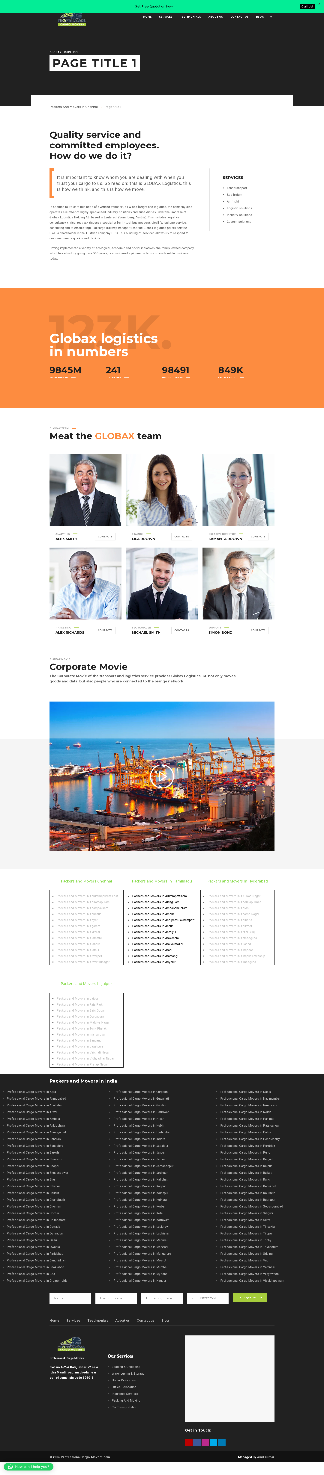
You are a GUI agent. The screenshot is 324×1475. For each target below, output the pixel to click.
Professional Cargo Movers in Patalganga (249, 1125)
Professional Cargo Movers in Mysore (140, 1274)
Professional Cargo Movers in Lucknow (141, 1226)
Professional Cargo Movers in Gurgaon (140, 1092)
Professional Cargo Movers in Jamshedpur (143, 1166)
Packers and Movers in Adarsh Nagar (233, 914)
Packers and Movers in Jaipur (77, 998)
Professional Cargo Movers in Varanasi (247, 1267)
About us (122, 1320)
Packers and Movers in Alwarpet (79, 956)
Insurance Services (125, 1394)
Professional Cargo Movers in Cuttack (33, 1226)
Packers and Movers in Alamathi (79, 938)
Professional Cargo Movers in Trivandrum (249, 1247)
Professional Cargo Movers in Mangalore (142, 1253)
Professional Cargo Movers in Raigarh (247, 1159)
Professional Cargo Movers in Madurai (140, 1240)
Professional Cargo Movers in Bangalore (35, 1146)
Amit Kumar (265, 1457)
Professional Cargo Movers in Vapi (244, 1260)
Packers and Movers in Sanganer (80, 1040)
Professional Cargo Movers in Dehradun (35, 1233)
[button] (28, 1467)
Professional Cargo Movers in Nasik (245, 1092)
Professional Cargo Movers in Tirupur (246, 1233)
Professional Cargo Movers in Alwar (32, 1112)
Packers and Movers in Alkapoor (230, 950)
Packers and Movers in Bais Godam (81, 1010)
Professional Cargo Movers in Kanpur (139, 1186)
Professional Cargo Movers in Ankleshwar (36, 1125)
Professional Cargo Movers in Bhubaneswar (37, 1173)
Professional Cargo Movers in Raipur (246, 1166)
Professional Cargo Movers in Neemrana (248, 1105)
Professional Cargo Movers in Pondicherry (250, 1139)
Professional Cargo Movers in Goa (31, 1274)
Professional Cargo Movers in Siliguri (246, 1213)
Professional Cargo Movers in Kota (138, 1213)
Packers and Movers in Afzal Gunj (231, 932)
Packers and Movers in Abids (228, 908)
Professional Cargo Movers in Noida (245, 1112)
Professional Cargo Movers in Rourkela (247, 1193)
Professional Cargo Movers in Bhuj (31, 1179)
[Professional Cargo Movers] (72, 17)
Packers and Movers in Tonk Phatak (82, 1028)
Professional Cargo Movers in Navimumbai (250, 1098)
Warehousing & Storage (128, 1373)
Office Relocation (124, 1387)
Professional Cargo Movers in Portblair (247, 1146)
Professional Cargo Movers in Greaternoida (37, 1280)
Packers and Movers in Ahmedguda (232, 938)
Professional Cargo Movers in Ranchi (246, 1179)
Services (73, 1320)
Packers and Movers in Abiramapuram (83, 902)
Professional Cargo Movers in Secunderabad (251, 1206)
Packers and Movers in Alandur (78, 944)
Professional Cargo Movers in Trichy (246, 1240)
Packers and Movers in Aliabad (229, 944)
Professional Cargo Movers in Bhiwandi (34, 1159)
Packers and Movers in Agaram (78, 926)
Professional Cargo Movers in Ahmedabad (36, 1098)
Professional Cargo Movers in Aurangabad (36, 1132)
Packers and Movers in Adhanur (79, 914)
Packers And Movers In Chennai (74, 107)
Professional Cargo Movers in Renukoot (248, 1186)
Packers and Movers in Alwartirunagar (83, 962)
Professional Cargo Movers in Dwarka (33, 1247)
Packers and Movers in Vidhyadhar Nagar (85, 1058)
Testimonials (97, 1320)
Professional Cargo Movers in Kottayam (141, 1220)
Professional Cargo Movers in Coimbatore (36, 1220)
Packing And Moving (126, 1400)
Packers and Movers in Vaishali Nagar (83, 1052)
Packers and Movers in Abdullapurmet (234, 902)
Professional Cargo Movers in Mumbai (140, 1267)
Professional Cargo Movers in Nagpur (139, 1280)
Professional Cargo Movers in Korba (138, 1206)
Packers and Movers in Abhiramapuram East (87, 896)
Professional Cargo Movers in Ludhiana (141, 1233)
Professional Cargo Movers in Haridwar (141, 1112)
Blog (165, 1320)
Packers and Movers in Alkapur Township (236, 956)
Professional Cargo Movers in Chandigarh (36, 1200)
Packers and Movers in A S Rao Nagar (234, 896)
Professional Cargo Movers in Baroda (33, 1152)
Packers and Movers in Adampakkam (82, 908)
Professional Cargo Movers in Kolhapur (141, 1193)
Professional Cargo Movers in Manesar (140, 1247)
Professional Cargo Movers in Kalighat (140, 1179)
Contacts (105, 536)
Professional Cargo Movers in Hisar (138, 1119)
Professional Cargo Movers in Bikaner (33, 1186)
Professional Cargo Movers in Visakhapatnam (252, 1280)
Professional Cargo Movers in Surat (245, 1220)
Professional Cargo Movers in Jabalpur (140, 1146)
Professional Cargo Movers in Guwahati (141, 1098)
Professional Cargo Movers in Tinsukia (247, 1226)
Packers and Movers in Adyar (77, 920)
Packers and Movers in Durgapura (80, 1016)
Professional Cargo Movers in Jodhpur (140, 1173)
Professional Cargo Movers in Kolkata (140, 1200)
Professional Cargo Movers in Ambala (33, 1119)
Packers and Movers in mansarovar (81, 1034)
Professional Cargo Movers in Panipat (247, 1119)
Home (54, 1320)
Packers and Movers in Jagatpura (80, 1046)
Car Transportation (124, 1407)
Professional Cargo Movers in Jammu (139, 1159)
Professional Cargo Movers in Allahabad (35, 1105)
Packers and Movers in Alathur (78, 950)
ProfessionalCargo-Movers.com (85, 1457)
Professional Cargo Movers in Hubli (138, 1125)
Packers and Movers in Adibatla (230, 920)
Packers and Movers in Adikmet (230, 926)
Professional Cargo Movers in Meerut (139, 1260)
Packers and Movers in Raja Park (80, 1004)
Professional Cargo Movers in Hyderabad (142, 1132)
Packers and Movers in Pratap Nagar (82, 1064)
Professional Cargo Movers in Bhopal (33, 1166)
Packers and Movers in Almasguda (232, 962)
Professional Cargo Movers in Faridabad (35, 1253)
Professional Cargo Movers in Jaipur (139, 1152)
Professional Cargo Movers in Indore (139, 1139)
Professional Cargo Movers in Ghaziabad (35, 1267)
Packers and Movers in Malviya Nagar (83, 1022)
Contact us (145, 1320)
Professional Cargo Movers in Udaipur (247, 1253)
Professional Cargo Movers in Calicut (33, 1193)
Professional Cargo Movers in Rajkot (246, 1173)
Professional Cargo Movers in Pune (245, 1152)
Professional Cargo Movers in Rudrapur (248, 1200)
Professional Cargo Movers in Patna (245, 1132)
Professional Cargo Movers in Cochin (33, 1213)
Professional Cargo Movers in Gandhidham (37, 1260)
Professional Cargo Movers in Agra (31, 1092)
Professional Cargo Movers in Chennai (34, 1206)
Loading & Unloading (126, 1367)
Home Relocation (124, 1380)
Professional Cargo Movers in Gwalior (140, 1105)
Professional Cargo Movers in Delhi (32, 1240)
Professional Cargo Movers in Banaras (34, 1139)
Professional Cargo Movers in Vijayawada (249, 1274)
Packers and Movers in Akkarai (78, 932)
